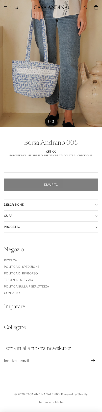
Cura (8, 216)
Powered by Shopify (74, 394)
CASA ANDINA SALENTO (43, 394)
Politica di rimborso (21, 273)
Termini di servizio (18, 280)
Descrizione (14, 205)
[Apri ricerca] (16, 7)
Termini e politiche (51, 402)
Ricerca (10, 260)
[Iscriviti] (93, 361)
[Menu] (5, 7)
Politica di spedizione (21, 267)
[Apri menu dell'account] (85, 7)
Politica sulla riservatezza (26, 286)
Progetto (12, 227)
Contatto (12, 293)
